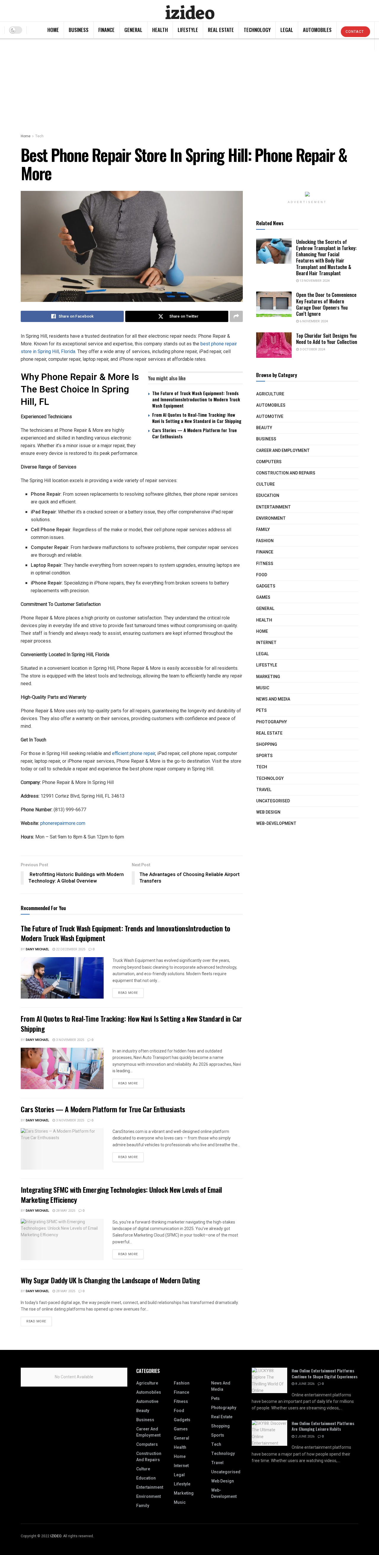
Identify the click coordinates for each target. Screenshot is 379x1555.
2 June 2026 (304, 1436)
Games (263, 597)
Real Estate (221, 29)
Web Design (268, 812)
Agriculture (270, 394)
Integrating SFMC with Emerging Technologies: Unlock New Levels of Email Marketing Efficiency (121, 1194)
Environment (271, 518)
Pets (261, 710)
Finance (106, 29)
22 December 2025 (70, 949)
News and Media (273, 699)
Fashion (265, 541)
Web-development (276, 823)
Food (261, 575)
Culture (265, 484)
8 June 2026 (304, 1383)
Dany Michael (37, 949)
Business (79, 29)
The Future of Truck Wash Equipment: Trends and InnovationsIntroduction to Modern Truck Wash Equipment (196, 399)
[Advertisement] (189, 82)
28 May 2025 (65, 1210)
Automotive (269, 416)
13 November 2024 (314, 280)
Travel (264, 790)
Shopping (266, 744)
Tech (39, 136)
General (133, 29)
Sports (264, 756)
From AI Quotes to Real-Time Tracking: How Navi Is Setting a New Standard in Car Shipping (196, 417)
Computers (269, 462)
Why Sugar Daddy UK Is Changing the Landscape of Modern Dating (110, 1280)
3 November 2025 (69, 1039)
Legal (286, 29)
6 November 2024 (313, 321)
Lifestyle (188, 29)
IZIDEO (55, 1536)
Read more (128, 992)
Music (262, 688)
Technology (257, 29)
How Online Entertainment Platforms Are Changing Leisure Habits (323, 1426)
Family (263, 530)
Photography (271, 722)
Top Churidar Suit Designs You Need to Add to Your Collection (326, 338)
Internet (266, 643)
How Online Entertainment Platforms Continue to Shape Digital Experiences (325, 1373)
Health (160, 29)
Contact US (355, 33)
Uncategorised (273, 801)
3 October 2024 (312, 349)
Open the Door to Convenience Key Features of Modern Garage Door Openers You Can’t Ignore (326, 304)
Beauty (264, 428)
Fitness (264, 564)
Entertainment (273, 507)
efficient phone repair (133, 753)
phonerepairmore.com (62, 823)
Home (53, 29)
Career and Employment (283, 450)
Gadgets (265, 586)
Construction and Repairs (285, 473)
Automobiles (317, 29)
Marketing (268, 677)
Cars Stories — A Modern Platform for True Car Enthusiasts (194, 433)
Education (267, 495)
